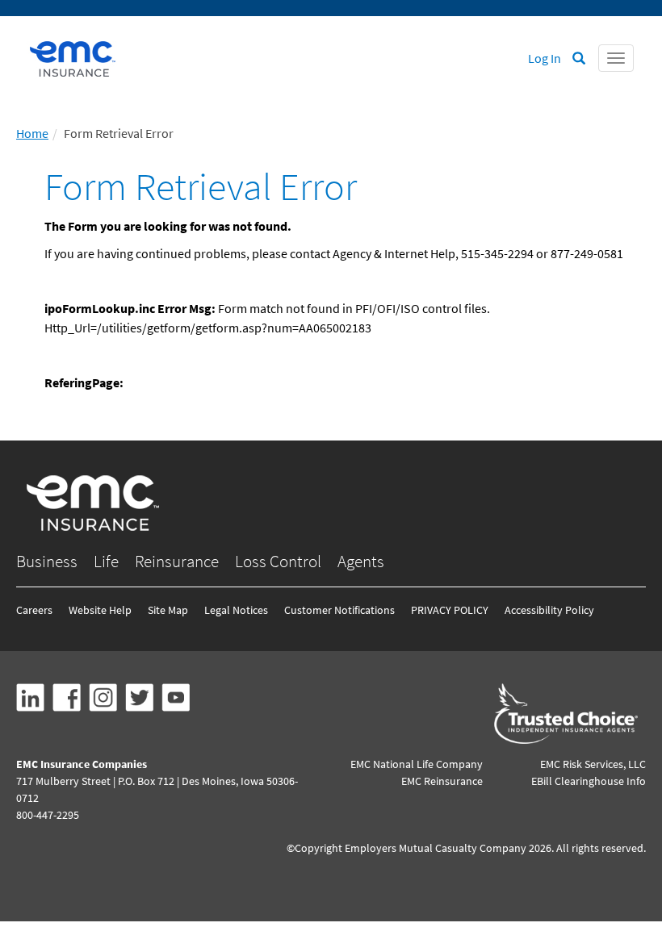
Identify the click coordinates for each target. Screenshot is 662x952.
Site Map (168, 610)
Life (106, 561)
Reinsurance (177, 561)
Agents (360, 561)
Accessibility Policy (549, 610)
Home (32, 133)
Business (47, 561)
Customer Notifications (339, 610)
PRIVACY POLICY (449, 610)
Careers (34, 610)
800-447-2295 (47, 815)
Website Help (100, 610)
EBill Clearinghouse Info (588, 781)
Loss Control (278, 561)
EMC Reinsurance (442, 781)
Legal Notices (236, 610)
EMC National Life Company (416, 764)
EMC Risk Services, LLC (593, 764)
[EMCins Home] (72, 59)
